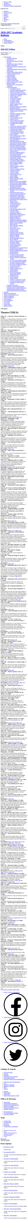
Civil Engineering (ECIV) (16, 117)
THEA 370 (11, 872)
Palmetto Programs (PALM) (17, 234)
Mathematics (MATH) (15, 218)
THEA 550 (19, 742)
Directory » (6, 19)
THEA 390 (18, 980)
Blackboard (6, 1125)
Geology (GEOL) (14, 171)
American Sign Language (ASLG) (18, 94)
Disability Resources (9, 1109)
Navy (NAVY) (13, 227)
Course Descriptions (9, 41)
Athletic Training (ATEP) (16, 104)
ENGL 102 (17, 841)
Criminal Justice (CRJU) (16, 130)
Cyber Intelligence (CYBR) (17, 133)
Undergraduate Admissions (10, 1103)
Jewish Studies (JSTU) (15, 203)
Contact (5, 1136)
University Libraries (9, 1114)
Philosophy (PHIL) (14, 236)
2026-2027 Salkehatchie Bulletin (12, 1197)
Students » (6, 11)
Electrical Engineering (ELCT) (17, 145)
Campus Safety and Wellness (11, 1126)
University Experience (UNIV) (17, 281)
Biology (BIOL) (14, 105)
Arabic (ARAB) (14, 97)
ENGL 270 (11, 843)
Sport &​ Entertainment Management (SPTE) (15, 273)
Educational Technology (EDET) (18, 144)
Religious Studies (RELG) (16, 249)
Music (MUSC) (14, 224)
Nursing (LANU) (14, 229)
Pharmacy (6, 1091)
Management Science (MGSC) (17, 214)
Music (5, 1087)
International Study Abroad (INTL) (18, 199)
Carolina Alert (7, 1121)
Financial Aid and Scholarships (11, 1105)
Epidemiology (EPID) (15, 158)
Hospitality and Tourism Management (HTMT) (16, 186)
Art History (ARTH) (15, 99)
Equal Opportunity (8, 1135)
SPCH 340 (14, 507)
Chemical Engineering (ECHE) (17, 113)
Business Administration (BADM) (18, 109)
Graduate (6, 292)
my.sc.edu (6, 1123)
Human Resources (8, 1111)
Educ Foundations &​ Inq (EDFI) (18, 138)
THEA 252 (11, 649)
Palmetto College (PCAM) (16, 232)
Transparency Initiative (9, 1134)
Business (6, 1074)
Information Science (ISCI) (16, 192)
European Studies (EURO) (16, 159)
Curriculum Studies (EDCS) (17, 131)
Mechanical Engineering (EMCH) (18, 220)
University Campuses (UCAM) (17, 279)
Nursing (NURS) (14, 231)
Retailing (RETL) (14, 252)
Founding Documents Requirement (15, 286)
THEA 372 (3, 872)
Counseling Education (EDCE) (17, 129)
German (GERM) (14, 173)
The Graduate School (9, 1078)
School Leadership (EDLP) (16, 256)
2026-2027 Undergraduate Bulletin (12, 1208)
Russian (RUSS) (14, 253)
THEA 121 (11, 366)
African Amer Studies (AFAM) (17, 93)
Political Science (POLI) (16, 241)
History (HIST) (14, 180)
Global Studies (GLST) (15, 174)
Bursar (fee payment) (9, 1106)
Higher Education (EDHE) (16, 178)
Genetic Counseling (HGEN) (17, 169)
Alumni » (6, 14)
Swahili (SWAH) (14, 276)
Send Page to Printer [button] (9, 1147)
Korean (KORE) (14, 206)
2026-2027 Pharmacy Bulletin (11, 1183)
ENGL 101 (11, 841)
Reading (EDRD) (14, 246)
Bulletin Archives (8, 306)
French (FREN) (14, 167)
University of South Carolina (10, 1130)
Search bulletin (4, 52)
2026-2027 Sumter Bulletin (10, 1203)
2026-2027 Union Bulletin (10, 1215)
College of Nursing (11, 77)
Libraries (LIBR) (14, 210)
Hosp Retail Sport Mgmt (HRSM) (18, 184)
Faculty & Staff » (8, 12)
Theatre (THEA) (14, 278)
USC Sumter (7, 301)
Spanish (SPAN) (14, 270)
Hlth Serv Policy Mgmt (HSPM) (18, 182)
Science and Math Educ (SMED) (18, 261)
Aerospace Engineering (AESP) (18, 90)
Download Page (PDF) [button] (9, 1152)
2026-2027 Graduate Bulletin (11, 1158)
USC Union (7, 303)
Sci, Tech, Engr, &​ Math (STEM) (18, 260)
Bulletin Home (7, 4)
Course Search (7, 304)
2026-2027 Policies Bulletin (10, 1190)
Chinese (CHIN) (14, 116)
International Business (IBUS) (17, 198)
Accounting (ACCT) (15, 88)
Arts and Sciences (8, 1072)
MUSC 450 (14, 639)
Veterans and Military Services (11, 1107)
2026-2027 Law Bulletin (10, 1172)
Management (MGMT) (15, 213)
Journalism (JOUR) (15, 205)
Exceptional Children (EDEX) (17, 160)
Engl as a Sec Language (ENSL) (18, 149)
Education (6, 1075)
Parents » (6, 15)
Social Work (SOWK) (15, 265)
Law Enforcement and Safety (11, 1113)
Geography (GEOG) (15, 170)
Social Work (7, 1094)
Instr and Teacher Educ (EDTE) (18, 194)
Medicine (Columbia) (9, 1084)
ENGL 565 (20, 844)
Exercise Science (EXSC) (16, 162)
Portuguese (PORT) (15, 242)
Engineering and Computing (11, 1076)
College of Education (12, 65)
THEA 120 (11, 353)
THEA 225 (18, 599)
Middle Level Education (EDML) (18, 221)
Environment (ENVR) (15, 155)
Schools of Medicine (9, 296)
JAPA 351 (13, 521)
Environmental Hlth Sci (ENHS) (18, 156)
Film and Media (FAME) (16, 163)
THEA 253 (19, 722)
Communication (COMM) (16, 122)
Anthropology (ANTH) (16, 95)
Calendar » (6, 16)
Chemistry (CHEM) (15, 115)
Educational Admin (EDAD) (17, 141)
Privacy (5, 1131)
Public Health (7, 1093)
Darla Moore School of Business (15, 64)
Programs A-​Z (10, 59)
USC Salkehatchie (8, 300)
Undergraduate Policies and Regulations (17, 290)
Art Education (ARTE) (15, 98)
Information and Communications (12, 1082)
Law (5, 1083)
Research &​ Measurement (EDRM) (18, 250)
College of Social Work (12, 80)
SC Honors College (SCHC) (17, 254)
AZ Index (6, 3)
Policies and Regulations (10, 293)
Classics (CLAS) (14, 119)
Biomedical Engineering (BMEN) (18, 106)
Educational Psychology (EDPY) (18, 142)
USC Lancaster (7, 299)
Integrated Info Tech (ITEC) (17, 195)
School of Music (11, 76)
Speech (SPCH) (14, 271)
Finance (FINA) (14, 164)
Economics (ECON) (15, 137)
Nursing (6, 1089)
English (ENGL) (14, 151)
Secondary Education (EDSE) (17, 263)
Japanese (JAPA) (14, 202)
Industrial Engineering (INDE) (17, 188)
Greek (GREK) (14, 176)
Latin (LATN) (13, 207)
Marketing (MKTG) (15, 217)
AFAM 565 (14, 844)
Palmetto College (11, 83)
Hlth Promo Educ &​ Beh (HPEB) (18, 181)
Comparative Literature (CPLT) (17, 127)
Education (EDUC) (15, 140)
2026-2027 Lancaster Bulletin (11, 1165)
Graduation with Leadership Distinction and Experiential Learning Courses (16, 288)
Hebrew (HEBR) (14, 177)
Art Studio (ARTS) (14, 101)
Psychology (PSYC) (15, 243)
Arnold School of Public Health (14, 72)
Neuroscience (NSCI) (15, 228)
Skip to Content (7, 2)
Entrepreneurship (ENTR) (16, 153)
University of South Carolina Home (12, 6)
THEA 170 (11, 467)
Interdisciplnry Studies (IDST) (17, 196)
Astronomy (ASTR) (15, 102)
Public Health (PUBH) (15, 245)
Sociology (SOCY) (14, 267)
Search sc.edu (4, 28)
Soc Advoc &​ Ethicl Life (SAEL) (18, 264)
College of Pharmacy (12, 79)
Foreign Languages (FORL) (17, 166)
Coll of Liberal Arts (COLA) (17, 120)
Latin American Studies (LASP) (18, 209)
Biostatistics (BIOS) (15, 108)
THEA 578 (12, 922)
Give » (5, 21)
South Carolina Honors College (14, 82)
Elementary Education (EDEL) (17, 146)
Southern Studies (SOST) (16, 268)
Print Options (4, 308)
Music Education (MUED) (16, 225)
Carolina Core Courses (12, 285)
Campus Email (7, 1122)
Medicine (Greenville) (9, 1086)
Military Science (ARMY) (16, 223)
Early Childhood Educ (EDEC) (17, 135)
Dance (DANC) (14, 134)
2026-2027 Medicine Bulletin (11, 1177)
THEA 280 (11, 563)
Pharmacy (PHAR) (14, 235)
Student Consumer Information (10, 1132)
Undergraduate (7, 40)
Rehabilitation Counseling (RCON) (18, 247)
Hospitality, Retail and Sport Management (14, 1079)
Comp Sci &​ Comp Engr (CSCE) (18, 126)
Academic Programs (12, 58)
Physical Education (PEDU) (17, 238)
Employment (7, 1102)
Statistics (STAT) (14, 275)
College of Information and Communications (13, 74)
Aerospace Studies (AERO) (17, 91)
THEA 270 (18, 530)
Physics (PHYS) (14, 239)
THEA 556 (11, 798)
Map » (5, 18)
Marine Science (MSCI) (16, 216)
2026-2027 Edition (8, 49)
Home (5, 39)
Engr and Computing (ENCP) (17, 152)
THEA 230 (11, 742)
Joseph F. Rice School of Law (11, 294)
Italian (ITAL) (13, 200)
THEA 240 (11, 449)
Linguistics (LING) (14, 211)
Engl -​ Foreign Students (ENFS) (18, 148)
